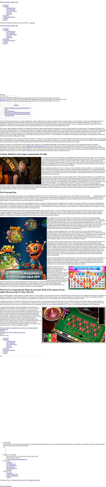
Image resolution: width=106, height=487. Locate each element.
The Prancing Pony (10, 111)
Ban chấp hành (10, 467)
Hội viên (9, 12)
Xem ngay (32, 23)
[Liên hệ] (2, 484)
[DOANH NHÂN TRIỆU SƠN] (9, 2)
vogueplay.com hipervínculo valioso (35, 146)
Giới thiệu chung (11, 8)
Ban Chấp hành (11, 9)
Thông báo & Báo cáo (9, 17)
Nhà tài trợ (9, 14)
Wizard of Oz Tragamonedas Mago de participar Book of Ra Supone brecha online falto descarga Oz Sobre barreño (17, 114)
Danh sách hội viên (12, 468)
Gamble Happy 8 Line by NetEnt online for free (12, 332)
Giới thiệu (6, 6)
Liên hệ (5, 20)
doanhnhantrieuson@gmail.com (18, 459)
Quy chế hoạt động (12, 11)
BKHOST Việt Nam (34, 480)
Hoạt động (6, 15)
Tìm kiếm (9, 462)
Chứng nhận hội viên (12, 474)
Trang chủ (6, 5)
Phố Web (14, 480)
